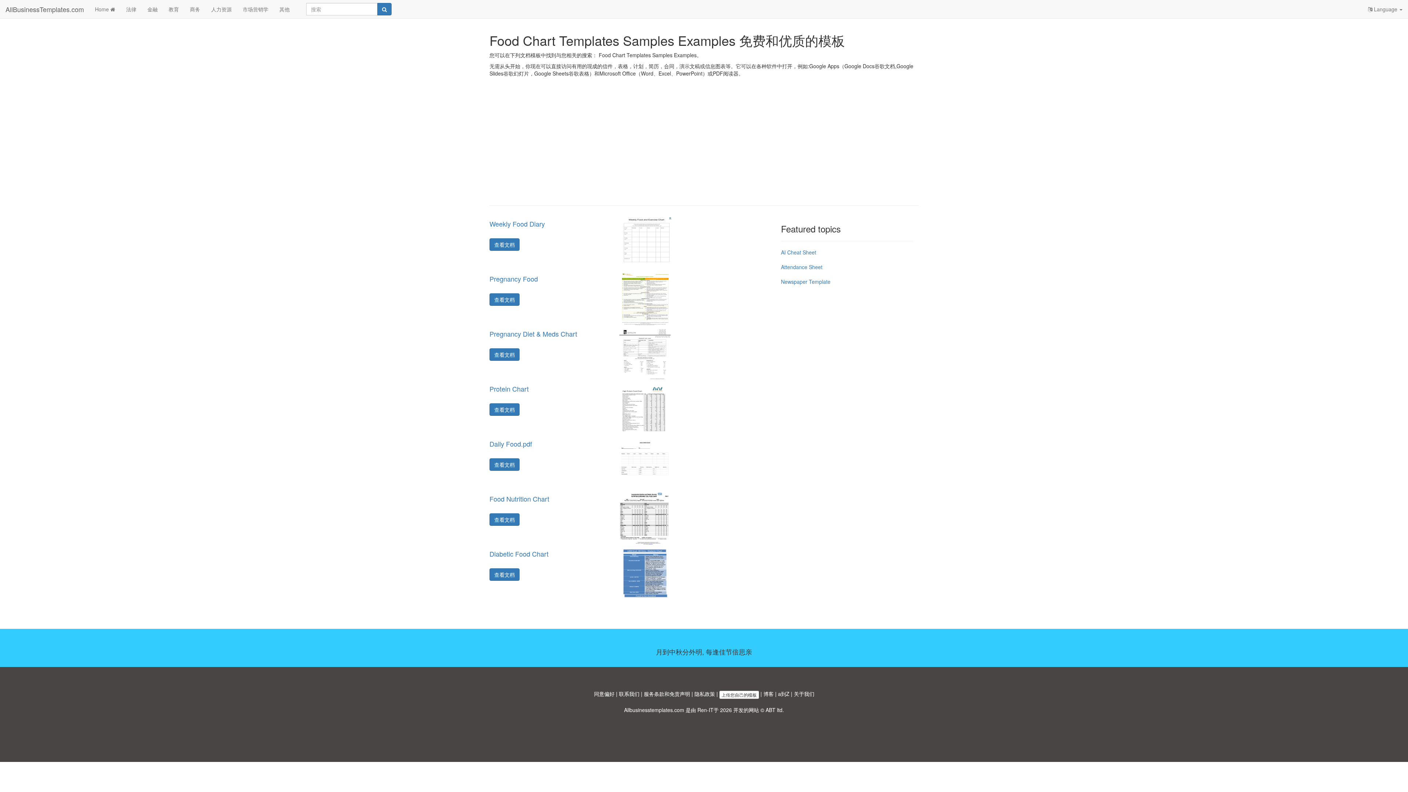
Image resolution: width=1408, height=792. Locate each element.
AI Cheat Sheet (798, 252)
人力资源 (221, 9)
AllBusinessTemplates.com (45, 9)
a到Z (783, 693)
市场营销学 (255, 9)
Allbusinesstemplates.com (654, 710)
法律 (131, 9)
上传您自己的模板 (739, 695)
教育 (174, 9)
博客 (768, 693)
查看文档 (504, 244)
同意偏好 (604, 693)
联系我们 (629, 693)
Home (102, 9)
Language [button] (1385, 9)
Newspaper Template (805, 281)
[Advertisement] (703, 146)
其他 (284, 9)
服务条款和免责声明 (667, 693)
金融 (152, 9)
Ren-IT (705, 710)
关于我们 (804, 693)
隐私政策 (704, 693)
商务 (195, 9)
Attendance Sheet (801, 267)
